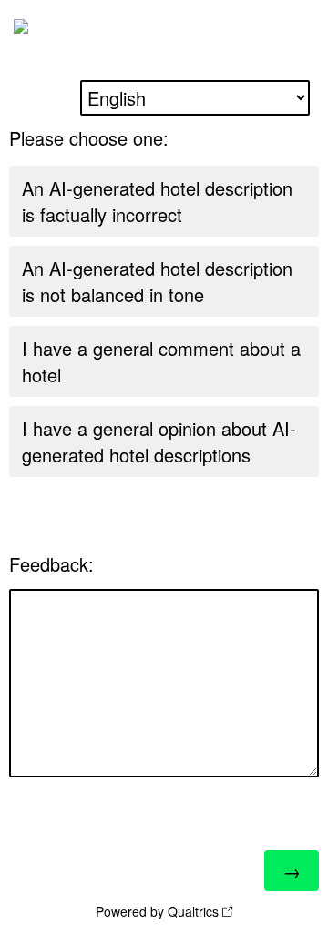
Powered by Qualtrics (157, 911)
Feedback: (51, 564)
